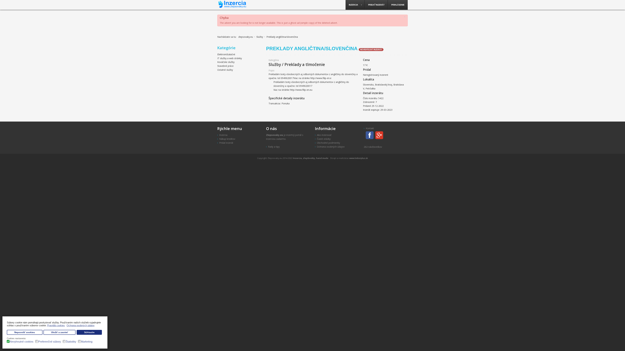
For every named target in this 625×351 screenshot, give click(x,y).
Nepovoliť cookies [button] (24, 332)
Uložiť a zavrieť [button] (59, 332)
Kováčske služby (226, 62)
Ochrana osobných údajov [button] (81, 325)
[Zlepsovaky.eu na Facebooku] (369, 134)
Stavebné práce (225, 65)
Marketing (86, 341)
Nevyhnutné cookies (21, 341)
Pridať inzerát (226, 142)
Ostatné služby (225, 69)
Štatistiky (71, 341)
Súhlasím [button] (89, 332)
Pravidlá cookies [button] (56, 325)
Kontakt (370, 128)
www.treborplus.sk (358, 158)
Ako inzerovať (324, 134)
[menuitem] (355, 5)
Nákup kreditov (227, 138)
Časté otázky (324, 138)
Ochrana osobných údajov (331, 146)
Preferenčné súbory (49, 341)
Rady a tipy (274, 146)
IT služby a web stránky (229, 58)
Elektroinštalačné (226, 54)
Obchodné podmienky (328, 142)
